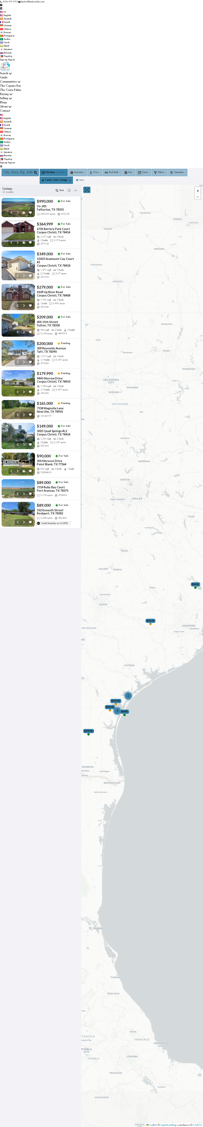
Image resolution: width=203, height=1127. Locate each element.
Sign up (4, 60)
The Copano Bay (10, 86)
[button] (198, 190)
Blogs (3, 102)
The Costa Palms (10, 90)
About (4, 106)
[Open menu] (1, 166)
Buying (4, 94)
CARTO (197, 1124)
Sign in (11, 60)
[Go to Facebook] (1, 5)
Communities (8, 81)
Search (4, 73)
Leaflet (152, 1124)
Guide (4, 77)
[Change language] (3, 12)
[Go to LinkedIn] (1, 8)
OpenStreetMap (168, 1124)
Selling (4, 98)
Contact (5, 110)
